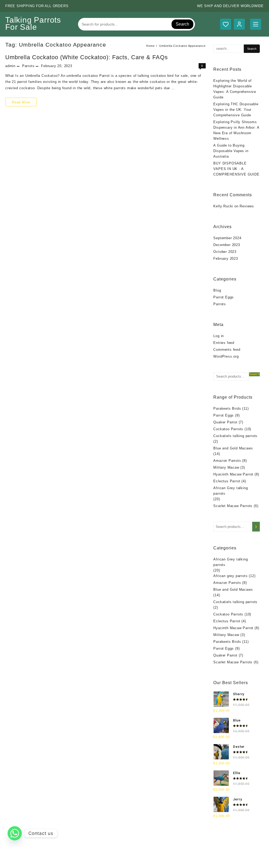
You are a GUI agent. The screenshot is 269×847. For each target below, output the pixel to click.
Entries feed (223, 343)
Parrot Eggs (223, 297)
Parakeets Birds (227, 408)
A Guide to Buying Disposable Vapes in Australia (230, 150)
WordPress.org (226, 356)
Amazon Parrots (227, 461)
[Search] (256, 527)
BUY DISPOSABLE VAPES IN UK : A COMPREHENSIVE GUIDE (236, 168)
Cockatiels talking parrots (235, 436)
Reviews (247, 206)
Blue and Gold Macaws (233, 448)
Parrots (28, 66)
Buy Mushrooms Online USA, (91, 836)
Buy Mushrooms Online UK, (141, 836)
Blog (217, 290)
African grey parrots (230, 576)
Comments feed (226, 350)
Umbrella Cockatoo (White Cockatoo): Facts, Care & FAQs (86, 57)
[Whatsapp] (15, 833)
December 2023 (226, 245)
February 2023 (225, 258)
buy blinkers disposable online (118, 842)
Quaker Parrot (225, 422)
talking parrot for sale (70, 842)
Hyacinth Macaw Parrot (233, 474)
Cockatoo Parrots (228, 429)
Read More (21, 101)
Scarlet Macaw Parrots (232, 506)
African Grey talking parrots (230, 490)
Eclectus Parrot (226, 481)
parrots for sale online (212, 836)
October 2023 (224, 252)
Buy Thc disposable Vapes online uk (177, 842)
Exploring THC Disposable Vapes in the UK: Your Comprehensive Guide (235, 109)
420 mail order (177, 836)
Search (182, 24)
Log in (218, 336)
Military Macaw (226, 467)
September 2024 (227, 238)
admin (10, 66)
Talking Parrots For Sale (33, 23)
